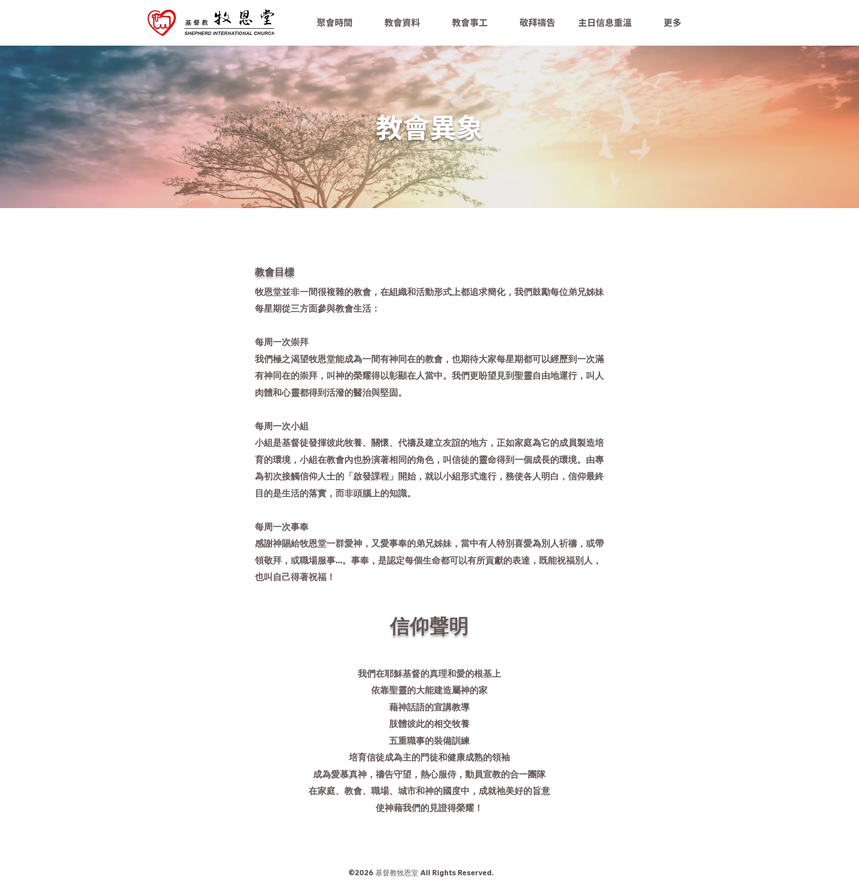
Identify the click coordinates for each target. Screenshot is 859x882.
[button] (402, 22)
